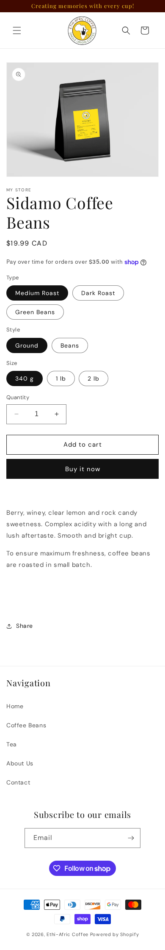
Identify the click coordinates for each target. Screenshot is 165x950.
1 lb (61, 378)
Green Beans (35, 312)
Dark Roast (98, 293)
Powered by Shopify (114, 934)
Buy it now (82, 469)
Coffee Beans (26, 725)
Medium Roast (37, 293)
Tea (11, 744)
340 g (24, 378)
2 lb (93, 378)
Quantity (17, 397)
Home (14, 706)
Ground (26, 345)
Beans (69, 345)
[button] (17, 30)
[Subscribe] (130, 838)
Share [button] (24, 626)
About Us (19, 763)
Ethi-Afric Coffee (67, 934)
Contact (18, 782)
